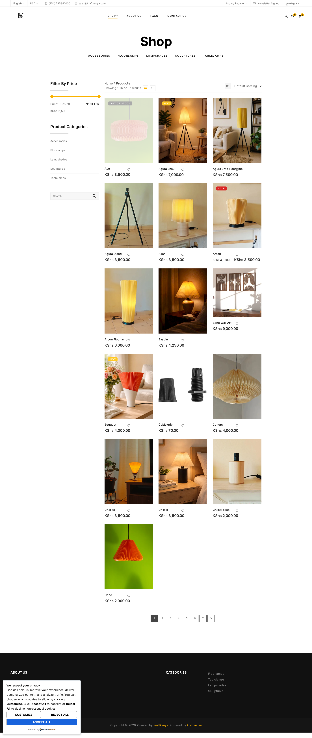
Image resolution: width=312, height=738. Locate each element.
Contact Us (177, 15)
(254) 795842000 (59, 3)
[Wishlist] (292, 16)
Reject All (60, 714)
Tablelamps (213, 55)
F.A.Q (154, 15)
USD (32, 3)
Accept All (42, 722)
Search (94, 196)
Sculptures (185, 55)
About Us (134, 15)
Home (109, 83)
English (17, 3)
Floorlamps (128, 55)
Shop (112, 15)
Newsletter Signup (268, 3)
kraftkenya (160, 725)
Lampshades (157, 55)
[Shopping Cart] (300, 16)
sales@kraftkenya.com (92, 3)
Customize (23, 714)
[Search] (286, 16)
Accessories (99, 55)
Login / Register (235, 3)
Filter (94, 104)
